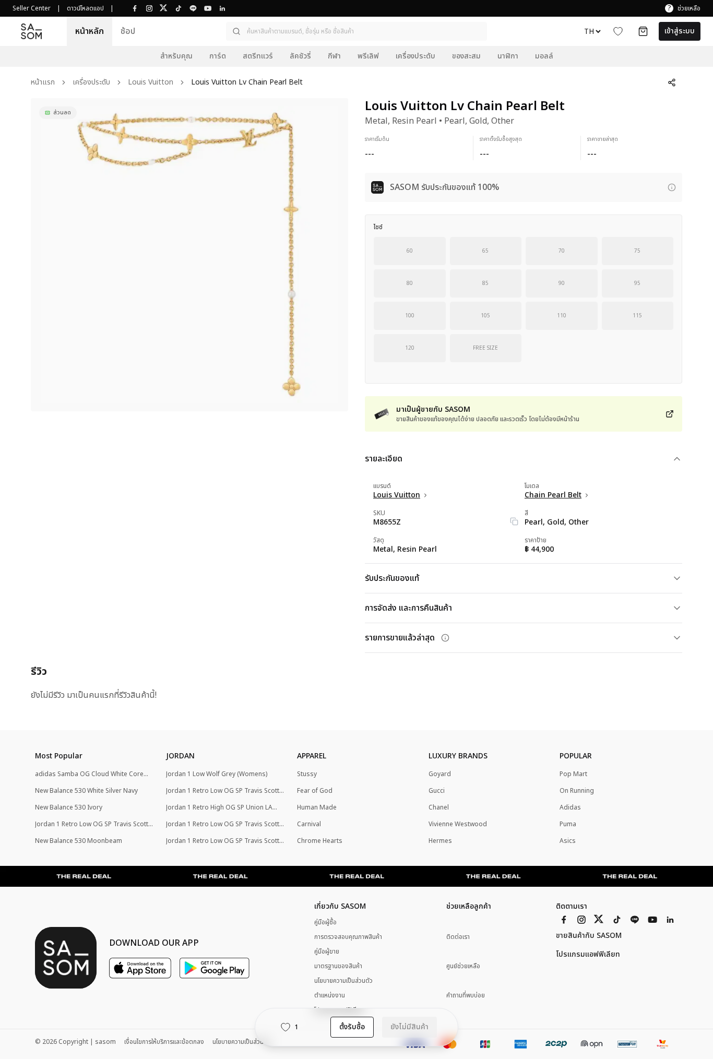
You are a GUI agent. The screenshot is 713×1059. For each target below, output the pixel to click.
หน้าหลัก (89, 31)
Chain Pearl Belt (553, 495)
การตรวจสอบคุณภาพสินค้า (348, 937)
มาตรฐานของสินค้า (338, 966)
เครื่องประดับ (91, 82)
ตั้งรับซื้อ (352, 1026)
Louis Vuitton (150, 82)
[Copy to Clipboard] (514, 521)
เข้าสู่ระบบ (679, 31)
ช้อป (128, 31)
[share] (671, 82)
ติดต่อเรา (458, 937)
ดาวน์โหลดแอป (85, 8)
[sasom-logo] (31, 31)
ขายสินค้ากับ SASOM (589, 936)
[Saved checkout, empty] (643, 31)
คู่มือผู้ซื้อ (325, 922)
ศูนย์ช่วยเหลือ (463, 966)
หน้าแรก (43, 82)
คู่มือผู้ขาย (326, 951)
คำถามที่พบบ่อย (465, 995)
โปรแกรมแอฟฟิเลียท (588, 954)
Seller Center (32, 8)
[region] (189, 254)
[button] (356, 31)
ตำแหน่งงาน (329, 995)
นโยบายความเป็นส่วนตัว (343, 981)
